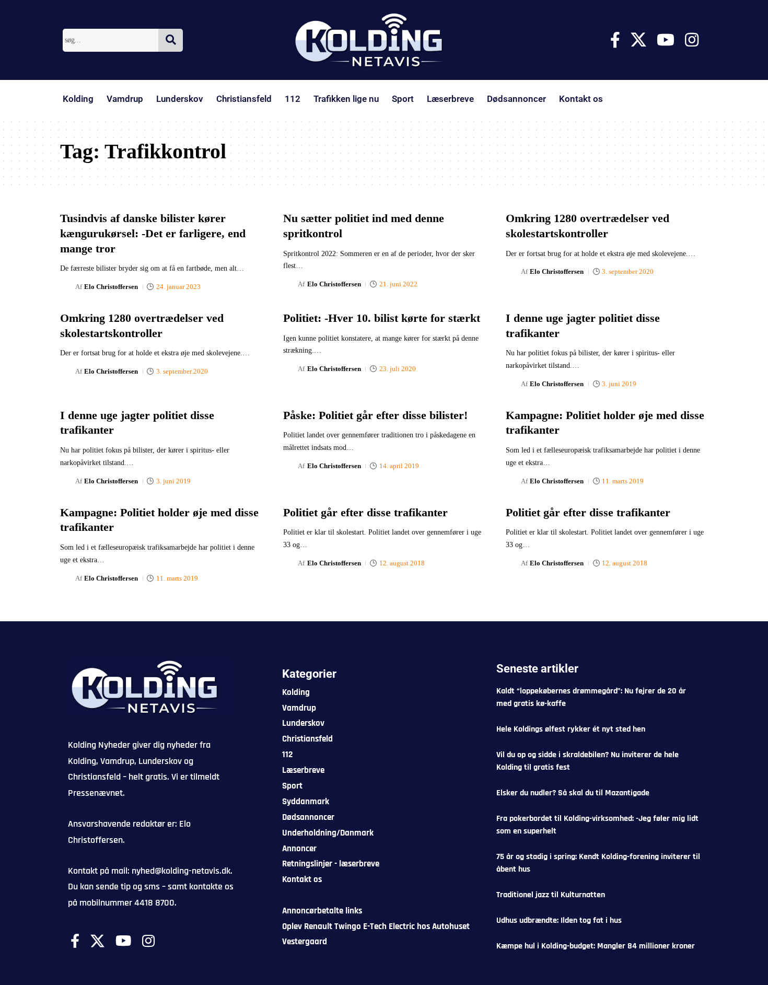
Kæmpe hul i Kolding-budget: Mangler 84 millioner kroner (595, 946)
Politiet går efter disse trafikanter (365, 512)
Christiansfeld (244, 99)
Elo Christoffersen (111, 287)
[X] (638, 40)
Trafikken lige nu (346, 99)
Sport (403, 99)
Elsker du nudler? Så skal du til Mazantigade (572, 792)
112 (292, 99)
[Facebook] (615, 40)
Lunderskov (179, 99)
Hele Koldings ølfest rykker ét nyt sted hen (570, 729)
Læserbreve (450, 99)
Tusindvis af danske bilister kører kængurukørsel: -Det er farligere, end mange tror (153, 233)
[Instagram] (691, 40)
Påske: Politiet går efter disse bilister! (375, 415)
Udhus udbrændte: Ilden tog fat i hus (559, 920)
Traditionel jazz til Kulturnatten (550, 894)
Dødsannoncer (516, 99)
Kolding (78, 99)
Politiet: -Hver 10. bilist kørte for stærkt (381, 318)
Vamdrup (125, 99)
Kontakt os (581, 99)
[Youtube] (665, 40)
